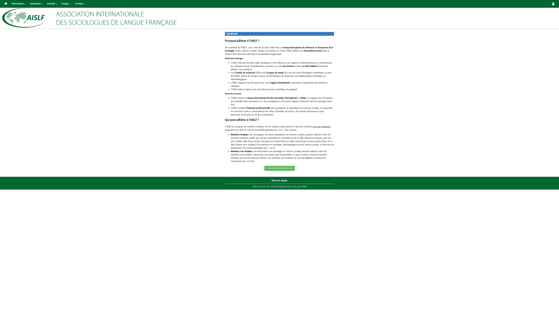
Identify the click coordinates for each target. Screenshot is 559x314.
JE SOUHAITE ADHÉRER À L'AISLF (279, 168)
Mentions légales (280, 180)
